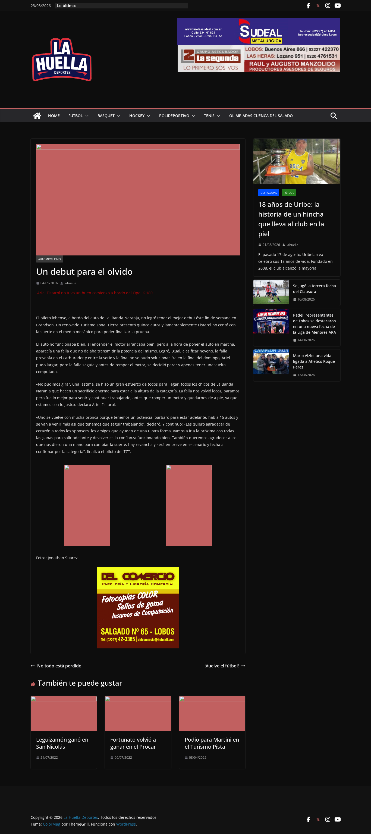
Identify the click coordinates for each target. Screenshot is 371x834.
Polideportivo (174, 115)
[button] (86, 116)
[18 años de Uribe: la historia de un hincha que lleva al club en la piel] (296, 161)
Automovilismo (49, 259)
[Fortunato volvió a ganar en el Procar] (138, 700)
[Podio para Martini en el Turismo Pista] (212, 700)
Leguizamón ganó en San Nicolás (62, 743)
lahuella (70, 283)
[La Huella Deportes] (37, 115)
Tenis (209, 115)
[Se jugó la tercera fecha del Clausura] (271, 293)
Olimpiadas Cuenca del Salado (261, 115)
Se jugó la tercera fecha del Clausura (314, 288)
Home (54, 115)
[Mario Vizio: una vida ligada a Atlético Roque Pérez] (271, 365)
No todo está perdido (59, 666)
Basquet (106, 115)
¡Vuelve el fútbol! (222, 666)
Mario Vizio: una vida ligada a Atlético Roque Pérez (314, 361)
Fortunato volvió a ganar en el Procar (133, 743)
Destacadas (268, 193)
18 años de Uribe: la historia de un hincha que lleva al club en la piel (291, 219)
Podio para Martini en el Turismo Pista (212, 743)
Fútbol (75, 115)
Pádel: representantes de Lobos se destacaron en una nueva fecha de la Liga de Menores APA (314, 324)
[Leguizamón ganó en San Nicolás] (64, 700)
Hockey (136, 115)
